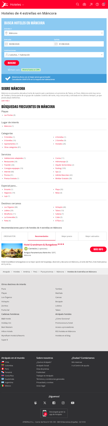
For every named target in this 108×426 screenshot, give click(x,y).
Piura (3, 289)
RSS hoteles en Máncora (65, 331)
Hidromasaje (60, 161)
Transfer (7, 165)
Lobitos (7, 210)
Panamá (8, 372)
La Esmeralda (9, 217)
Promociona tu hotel (64, 323)
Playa (57, 189)
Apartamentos (9, 144)
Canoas (58, 297)
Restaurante (9, 161)
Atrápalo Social (42, 365)
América (26, 271)
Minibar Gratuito (61, 178)
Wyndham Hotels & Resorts (12, 335)
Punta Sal (5, 310)
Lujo (5, 196)
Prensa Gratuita (10, 178)
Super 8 (4, 339)
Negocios (8, 193)
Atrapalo (6, 271)
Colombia (9, 365)
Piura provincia (47, 271)
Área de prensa (42, 369)
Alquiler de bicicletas (63, 165)
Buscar (12, 63)
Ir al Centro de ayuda (80, 366)
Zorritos (4, 305)
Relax (57, 193)
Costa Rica (9, 375)
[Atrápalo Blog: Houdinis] (35, 402)
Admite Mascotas (62, 175)
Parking (58, 168)
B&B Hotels (6, 318)
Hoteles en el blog (62, 335)
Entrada (7, 40)
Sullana (58, 214)
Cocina (58, 158)
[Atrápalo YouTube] (72, 403)
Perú (35, 271)
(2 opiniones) (42, 248)
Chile (7, 362)
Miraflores (8, 214)
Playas (4, 293)
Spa (56, 172)
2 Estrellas (59, 140)
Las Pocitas (8, 115)
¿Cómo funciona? (62, 318)
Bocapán (59, 301)
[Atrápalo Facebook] (54, 403)
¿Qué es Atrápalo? (43, 362)
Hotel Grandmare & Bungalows (40, 244)
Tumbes (58, 289)
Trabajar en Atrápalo (44, 375)
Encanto (7, 189)
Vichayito (58, 207)
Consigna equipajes (12, 168)
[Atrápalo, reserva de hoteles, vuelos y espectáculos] (5, 4)
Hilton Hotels (7, 331)
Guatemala (9, 379)
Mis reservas (77, 362)
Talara (57, 210)
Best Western (7, 327)
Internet (7, 172)
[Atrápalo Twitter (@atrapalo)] (44, 403)
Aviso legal (40, 385)
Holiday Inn (6, 323)
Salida (56, 40)
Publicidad (40, 372)
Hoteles (16, 271)
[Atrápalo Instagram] (63, 403)
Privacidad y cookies (44, 382)
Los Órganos (9, 207)
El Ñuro (58, 220)
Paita (6, 220)
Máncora (7, 126)
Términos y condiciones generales (50, 379)
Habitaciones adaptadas (13, 158)
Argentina (9, 382)
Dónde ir (8, 29)
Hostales (58, 144)
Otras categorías (10, 147)
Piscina (7, 175)
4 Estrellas (59, 137)
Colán (57, 217)
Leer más (5, 100)
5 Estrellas (8, 137)
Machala (58, 293)
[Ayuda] (97, 4)
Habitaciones (10, 50)
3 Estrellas (8, 140)
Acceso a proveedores (64, 327)
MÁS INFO (98, 249)
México (8, 385)
